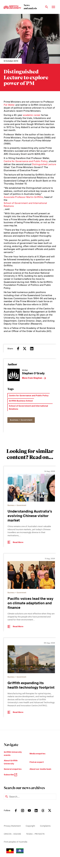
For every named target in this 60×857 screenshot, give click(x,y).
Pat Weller (9, 104)
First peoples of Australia (15, 842)
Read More (18, 542)
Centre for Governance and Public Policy (26, 161)
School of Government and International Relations (25, 205)
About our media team (40, 769)
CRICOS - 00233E (12, 834)
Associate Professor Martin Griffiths (23, 197)
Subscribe (9, 774)
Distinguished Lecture (44, 164)
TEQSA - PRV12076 (35, 834)
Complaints (45, 826)
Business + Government (21, 420)
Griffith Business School (21, 401)
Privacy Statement (12, 826)
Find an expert (37, 762)
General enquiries (13, 769)
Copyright (30, 826)
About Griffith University (11, 762)
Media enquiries (37, 753)
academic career (31, 115)
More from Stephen (32, 378)
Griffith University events (13, 753)
